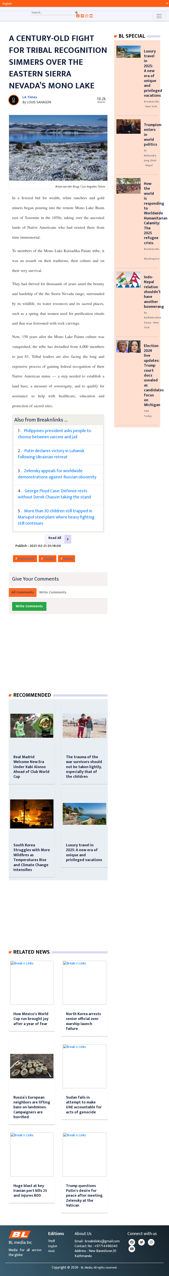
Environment (26, 558)
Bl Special (132, 36)
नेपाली (51, 1241)
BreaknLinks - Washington (151, 254)
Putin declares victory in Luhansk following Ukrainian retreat (51, 454)
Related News (31, 952)
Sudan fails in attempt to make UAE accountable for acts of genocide (84, 1104)
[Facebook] (132, 1242)
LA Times (29, 97)
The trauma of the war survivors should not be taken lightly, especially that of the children (84, 767)
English (52, 1246)
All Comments (22, 592)
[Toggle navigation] (159, 16)
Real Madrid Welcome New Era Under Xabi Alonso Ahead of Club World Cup (31, 767)
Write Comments (52, 592)
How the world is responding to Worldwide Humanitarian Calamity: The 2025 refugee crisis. (155, 213)
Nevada (68, 558)
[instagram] (151, 1242)
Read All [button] (54, 538)
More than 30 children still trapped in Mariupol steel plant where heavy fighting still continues (56, 517)
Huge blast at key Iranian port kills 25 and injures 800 (30, 1191)
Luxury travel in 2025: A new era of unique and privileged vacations (84, 852)
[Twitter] (141, 1242)
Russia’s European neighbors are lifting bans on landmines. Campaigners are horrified (31, 1107)
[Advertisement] (61, 657)
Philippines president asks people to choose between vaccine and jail (54, 434)
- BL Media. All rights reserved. (98, 1267)
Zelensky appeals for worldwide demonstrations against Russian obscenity (57, 474)
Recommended (32, 695)
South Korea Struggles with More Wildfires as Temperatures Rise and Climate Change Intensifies (31, 857)
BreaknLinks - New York (151, 104)
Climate (49, 558)
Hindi (51, 1251)
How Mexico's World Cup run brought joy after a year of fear (30, 1019)
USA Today (148, 413)
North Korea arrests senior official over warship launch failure (83, 1021)
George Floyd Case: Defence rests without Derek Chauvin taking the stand (54, 494)
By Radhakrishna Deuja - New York (152, 320)
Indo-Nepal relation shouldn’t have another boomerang (154, 292)
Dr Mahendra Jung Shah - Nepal (150, 157)
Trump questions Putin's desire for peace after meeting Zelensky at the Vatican (84, 1196)
